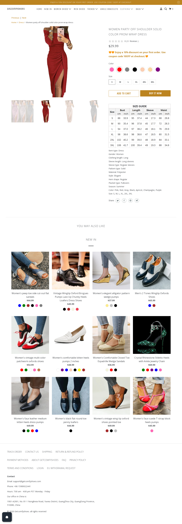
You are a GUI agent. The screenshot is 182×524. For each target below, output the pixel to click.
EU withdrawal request (61, 468)
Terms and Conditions (20, 468)
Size (110, 76)
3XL (152, 82)
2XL (144, 82)
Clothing (125, 9)
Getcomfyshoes (16, 8)
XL (136, 82)
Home (39, 9)
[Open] (7, 517)
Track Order (14, 451)
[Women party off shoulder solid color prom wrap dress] (58, 61)
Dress (21, 22)
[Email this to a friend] (136, 200)
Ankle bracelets (109, 9)
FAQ (64, 460)
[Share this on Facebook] (123, 200)
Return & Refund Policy (70, 451)
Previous (15, 17)
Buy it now (155, 93)
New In (48, 9)
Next (24, 17)
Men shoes (79, 9)
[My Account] (161, 9)
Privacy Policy (78, 460)
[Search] (166, 9)
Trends (91, 9)
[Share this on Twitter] (117, 200)
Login (40, 468)
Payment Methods (17, 460)
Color (111, 63)
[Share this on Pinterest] (130, 200)
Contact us (32, 451)
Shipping (47, 451)
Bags (138, 9)
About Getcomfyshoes (45, 460)
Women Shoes (61, 9)
